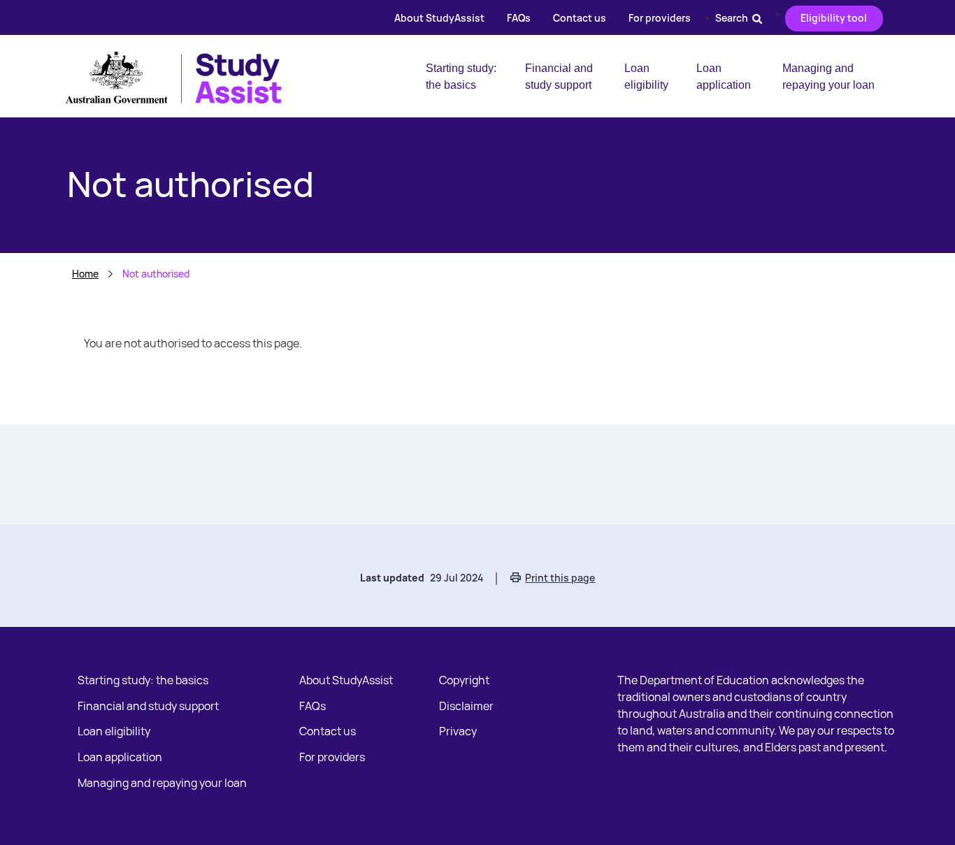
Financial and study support (559, 76)
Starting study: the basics (461, 76)
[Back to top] (927, 806)
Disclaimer (466, 706)
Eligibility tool (833, 17)
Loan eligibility (646, 76)
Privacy (458, 731)
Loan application (723, 76)
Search (733, 17)
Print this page (560, 577)
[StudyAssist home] (184, 75)
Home (85, 273)
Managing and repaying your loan (828, 76)
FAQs (519, 17)
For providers (660, 17)
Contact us (579, 17)
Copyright (464, 680)
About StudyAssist (439, 17)
